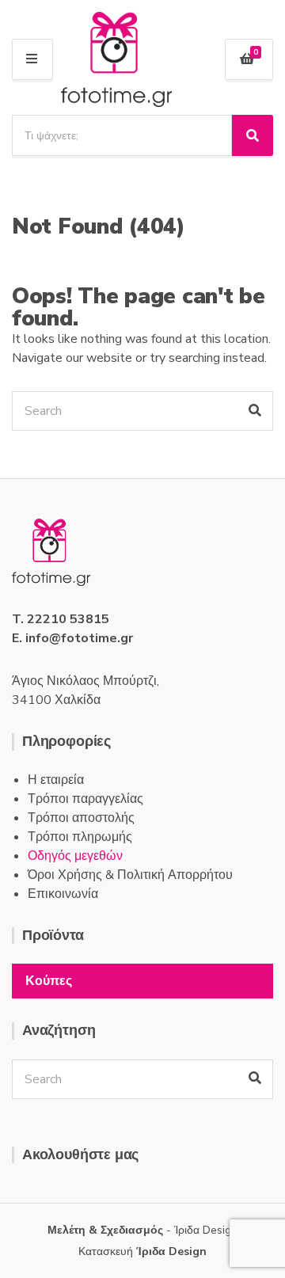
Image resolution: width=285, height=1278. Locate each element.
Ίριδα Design (171, 1251)
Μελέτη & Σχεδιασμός (105, 1230)
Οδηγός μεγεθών (75, 856)
